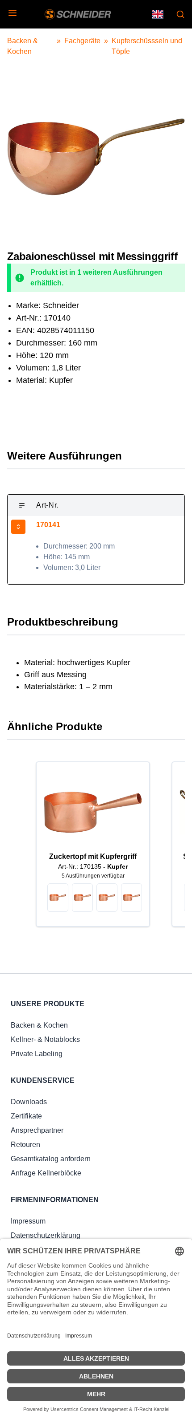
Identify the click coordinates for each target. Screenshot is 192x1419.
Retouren (25, 1144)
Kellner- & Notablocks (45, 1039)
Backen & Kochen (39, 1025)
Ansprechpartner (37, 1130)
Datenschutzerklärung (45, 1235)
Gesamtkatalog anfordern (51, 1159)
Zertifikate (26, 1116)
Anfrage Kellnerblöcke (46, 1173)
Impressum (28, 1221)
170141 (48, 525)
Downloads (29, 1102)
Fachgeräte (82, 41)
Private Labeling (37, 1053)
